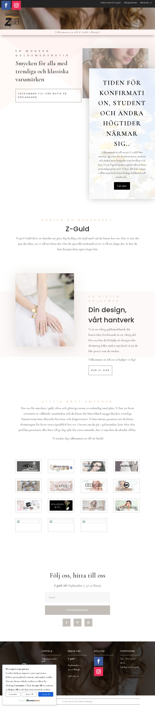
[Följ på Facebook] (6, 5)
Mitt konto (144, 3)
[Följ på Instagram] (16, 5)
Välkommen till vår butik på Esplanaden (42, 95)
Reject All (29, 694)
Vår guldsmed (130, 3)
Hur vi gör (100, 370)
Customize (13, 694)
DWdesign (88, 701)
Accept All (46, 694)
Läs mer (122, 186)
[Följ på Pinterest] (77, 622)
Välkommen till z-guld (111, 3)
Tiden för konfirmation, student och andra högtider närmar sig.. (122, 113)
